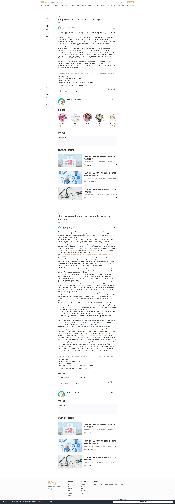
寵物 (123, 5)
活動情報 (91, 82)
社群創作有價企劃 (46, 5)
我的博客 (83, 493)
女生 (108, 5)
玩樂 (112, 5)
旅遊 (104, 5)
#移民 (121, 484)
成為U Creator (65, 5)
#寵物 (95, 484)
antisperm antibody (64, 377)
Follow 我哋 (88, 85)
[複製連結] (46, 116)
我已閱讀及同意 (143, 501)
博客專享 (90, 5)
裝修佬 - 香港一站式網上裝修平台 (100, 123)
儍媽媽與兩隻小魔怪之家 (62, 123)
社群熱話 (56, 5)
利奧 (87, 123)
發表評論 (62, 137)
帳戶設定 (83, 486)
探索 (73, 5)
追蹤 (114, 28)
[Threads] (46, 112)
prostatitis (87, 47)
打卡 (67, 82)
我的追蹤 (83, 491)
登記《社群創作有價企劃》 (75, 78)
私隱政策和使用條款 (42, 501)
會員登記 (123, 2)
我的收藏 (83, 489)
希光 (75, 123)
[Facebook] (46, 104)
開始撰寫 (130, 2)
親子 (115, 5)
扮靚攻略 (85, 82)
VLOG (96, 5)
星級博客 (84, 5)
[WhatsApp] (46, 108)
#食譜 (106, 484)
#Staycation (115, 484)
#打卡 (102, 484)
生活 (119, 5)
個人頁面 (83, 484)
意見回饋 (70, 493)
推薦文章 (78, 5)
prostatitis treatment (78, 377)
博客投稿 (70, 495)
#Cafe (110, 484)
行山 (126, 5)
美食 (101, 5)
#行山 (99, 484)
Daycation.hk (112, 123)
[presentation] (58, 118)
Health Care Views (68, 27)
